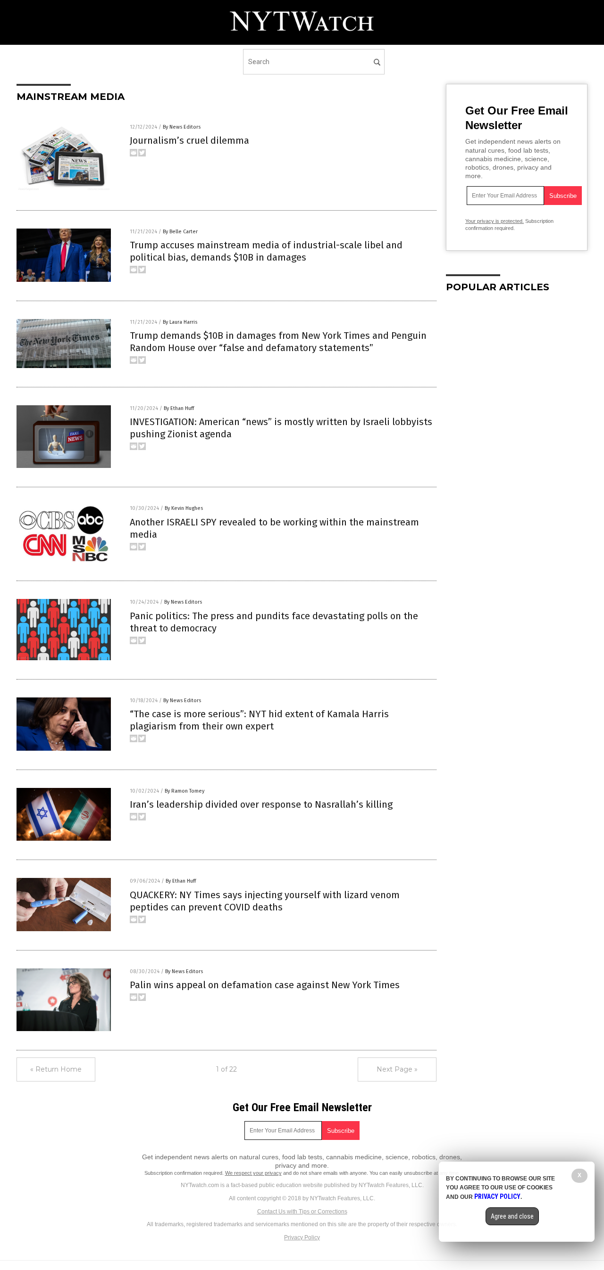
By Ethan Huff (179, 408)
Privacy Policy (302, 1237)
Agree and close (512, 1216)
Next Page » (397, 1069)
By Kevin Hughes (184, 508)
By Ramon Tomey (184, 791)
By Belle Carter (180, 232)
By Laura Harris (180, 322)
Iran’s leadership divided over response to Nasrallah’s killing (261, 804)
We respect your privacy (253, 1173)
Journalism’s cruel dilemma (189, 140)
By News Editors (182, 127)
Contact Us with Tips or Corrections (302, 1211)
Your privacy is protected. (494, 221)
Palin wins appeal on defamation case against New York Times (265, 985)
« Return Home (56, 1069)
